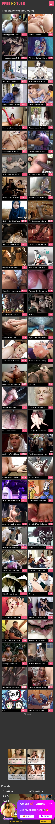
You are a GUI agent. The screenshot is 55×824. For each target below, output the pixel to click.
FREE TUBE (13, 3)
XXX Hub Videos (36, 791)
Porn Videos (8, 791)
